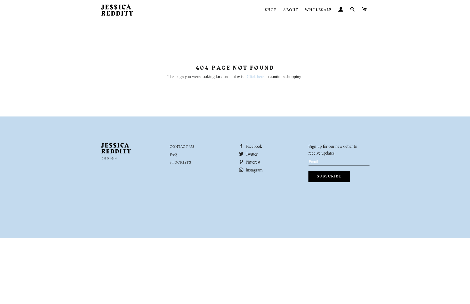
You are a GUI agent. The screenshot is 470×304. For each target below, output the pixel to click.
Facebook (253, 146)
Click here (255, 76)
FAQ (173, 154)
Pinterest (252, 162)
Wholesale (318, 10)
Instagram (253, 170)
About (290, 10)
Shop (271, 10)
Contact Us (182, 146)
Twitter (251, 154)
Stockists (180, 162)
